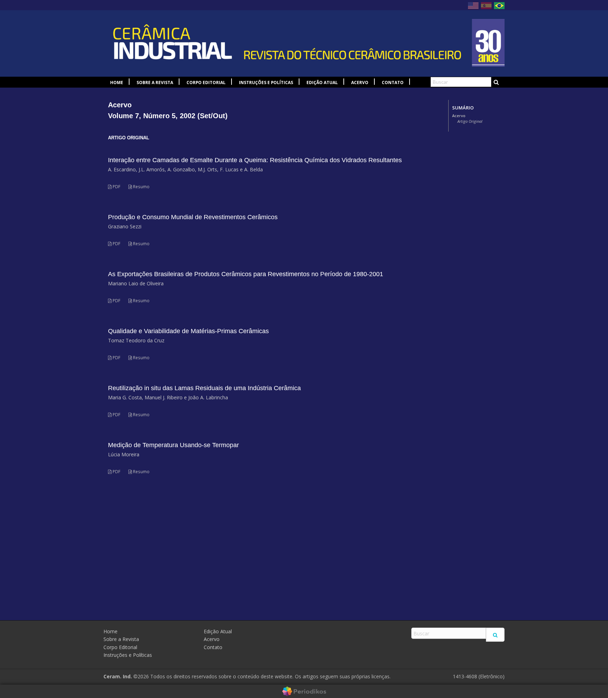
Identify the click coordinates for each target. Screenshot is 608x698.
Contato (393, 82)
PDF (116, 187)
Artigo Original (469, 121)
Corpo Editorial (206, 82)
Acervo (359, 82)
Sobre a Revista (155, 82)
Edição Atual (322, 82)
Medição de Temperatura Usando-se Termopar (173, 445)
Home (116, 82)
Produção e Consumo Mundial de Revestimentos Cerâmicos (193, 217)
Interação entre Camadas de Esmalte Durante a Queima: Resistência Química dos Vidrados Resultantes (255, 160)
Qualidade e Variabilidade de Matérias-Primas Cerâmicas (188, 331)
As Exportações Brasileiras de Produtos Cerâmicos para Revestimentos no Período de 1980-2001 (245, 274)
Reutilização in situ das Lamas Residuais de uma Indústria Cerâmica (204, 388)
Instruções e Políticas (266, 82)
